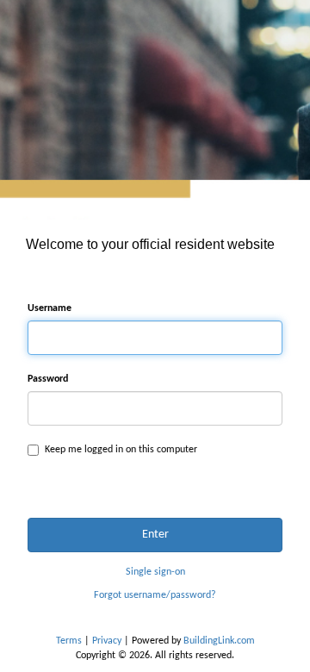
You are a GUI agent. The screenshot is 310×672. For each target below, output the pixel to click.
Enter (155, 534)
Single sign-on (155, 572)
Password (48, 379)
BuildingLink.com (219, 641)
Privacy (106, 641)
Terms (69, 641)
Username (49, 308)
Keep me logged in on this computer (121, 450)
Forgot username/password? (155, 595)
